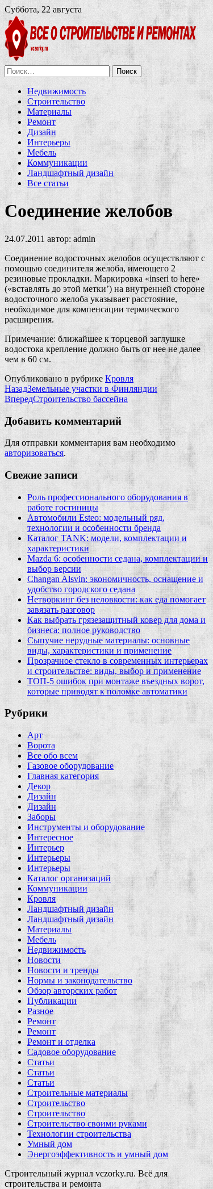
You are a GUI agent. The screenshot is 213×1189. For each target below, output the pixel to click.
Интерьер (45, 847)
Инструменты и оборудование (86, 827)
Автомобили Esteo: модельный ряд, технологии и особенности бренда (96, 523)
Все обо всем (52, 755)
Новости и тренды (63, 970)
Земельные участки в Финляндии (81, 388)
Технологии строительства (79, 1133)
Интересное (50, 837)
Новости (44, 960)
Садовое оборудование (71, 1052)
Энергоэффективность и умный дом (97, 1154)
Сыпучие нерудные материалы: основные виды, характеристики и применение (108, 645)
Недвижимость (56, 91)
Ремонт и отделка (61, 1041)
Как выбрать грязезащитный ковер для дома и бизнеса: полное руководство (116, 625)
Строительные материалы (77, 1093)
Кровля (119, 378)
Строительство (56, 101)
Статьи (41, 1062)
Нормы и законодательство (79, 980)
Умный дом (49, 1144)
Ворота (41, 745)
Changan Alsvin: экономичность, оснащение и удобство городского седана (115, 584)
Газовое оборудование (70, 766)
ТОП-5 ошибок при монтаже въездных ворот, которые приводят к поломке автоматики (115, 686)
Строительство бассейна (66, 399)
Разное (40, 1011)
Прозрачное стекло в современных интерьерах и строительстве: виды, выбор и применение (117, 666)
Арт (35, 735)
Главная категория (63, 776)
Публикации (52, 1001)
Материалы (49, 111)
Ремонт (41, 122)
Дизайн (41, 132)
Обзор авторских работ (72, 990)
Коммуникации (57, 163)
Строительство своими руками (87, 1123)
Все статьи (48, 183)
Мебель (41, 152)
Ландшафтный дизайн (70, 173)
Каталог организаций (69, 878)
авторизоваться (34, 453)
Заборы (41, 817)
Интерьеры (48, 142)
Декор (39, 786)
